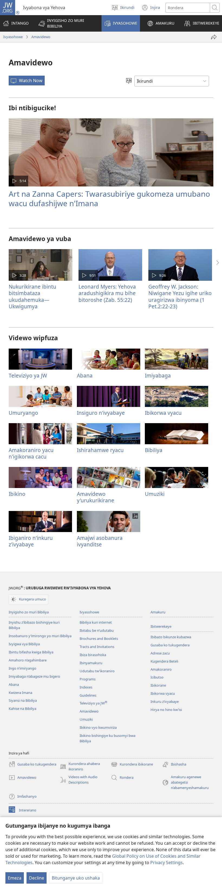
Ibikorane (158, 685)
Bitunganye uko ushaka (76, 878)
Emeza (14, 878)
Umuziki (155, 493)
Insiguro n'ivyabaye (101, 412)
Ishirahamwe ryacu (100, 450)
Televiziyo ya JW (28, 375)
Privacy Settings (166, 862)
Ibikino (17, 493)
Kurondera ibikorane (132, 765)
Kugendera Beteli (164, 661)
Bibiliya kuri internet (96, 622)
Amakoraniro (161, 669)
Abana (85, 375)
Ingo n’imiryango (22, 668)
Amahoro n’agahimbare (28, 660)
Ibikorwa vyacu (163, 412)
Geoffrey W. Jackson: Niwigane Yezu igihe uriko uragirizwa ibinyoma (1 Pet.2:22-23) (180, 296)
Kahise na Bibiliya (22, 708)
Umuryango (23, 412)
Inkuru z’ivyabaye (165, 701)
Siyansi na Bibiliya (23, 700)
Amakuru (158, 612)
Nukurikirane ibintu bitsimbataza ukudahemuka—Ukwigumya (32, 296)
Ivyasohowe (13, 36)
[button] (66, 23)
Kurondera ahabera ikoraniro (80, 766)
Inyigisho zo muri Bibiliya (29, 612)
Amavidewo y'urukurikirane (95, 497)
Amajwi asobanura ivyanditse (100, 541)
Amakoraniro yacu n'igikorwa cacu (31, 453)
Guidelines (88, 695)
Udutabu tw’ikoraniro (97, 671)
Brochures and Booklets (99, 638)
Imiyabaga (158, 375)
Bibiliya (153, 450)
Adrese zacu (160, 653)
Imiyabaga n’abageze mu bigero (34, 676)
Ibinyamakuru (91, 662)
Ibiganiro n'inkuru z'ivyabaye (31, 541)
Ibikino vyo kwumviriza (98, 727)
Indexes (86, 687)
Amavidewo (40, 36)
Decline (36, 878)
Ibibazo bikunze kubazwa (171, 636)
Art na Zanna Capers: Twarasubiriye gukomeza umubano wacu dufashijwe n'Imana (109, 198)
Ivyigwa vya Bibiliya (24, 643)
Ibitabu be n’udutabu (97, 630)
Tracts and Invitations (97, 646)
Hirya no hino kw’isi (166, 709)
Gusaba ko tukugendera (170, 645)
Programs (88, 679)
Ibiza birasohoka (93, 654)
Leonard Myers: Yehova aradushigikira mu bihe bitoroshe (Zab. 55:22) (107, 293)
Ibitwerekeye (161, 626)
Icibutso (157, 677)
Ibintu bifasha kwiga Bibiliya (31, 652)
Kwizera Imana (20, 692)
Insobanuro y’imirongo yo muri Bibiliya (40, 635)
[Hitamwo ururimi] (129, 81)
